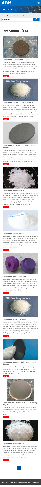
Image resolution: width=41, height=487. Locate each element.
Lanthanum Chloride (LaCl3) (13, 190)
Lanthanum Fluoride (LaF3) (13, 233)
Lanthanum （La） (20, 16)
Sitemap (36, 482)
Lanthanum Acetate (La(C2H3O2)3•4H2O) (18, 102)
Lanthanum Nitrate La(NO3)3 (13, 443)
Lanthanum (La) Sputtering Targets (16, 59)
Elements (10, 16)
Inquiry (6, 76)
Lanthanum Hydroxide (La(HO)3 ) (15, 319)
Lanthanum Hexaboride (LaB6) (14, 276)
